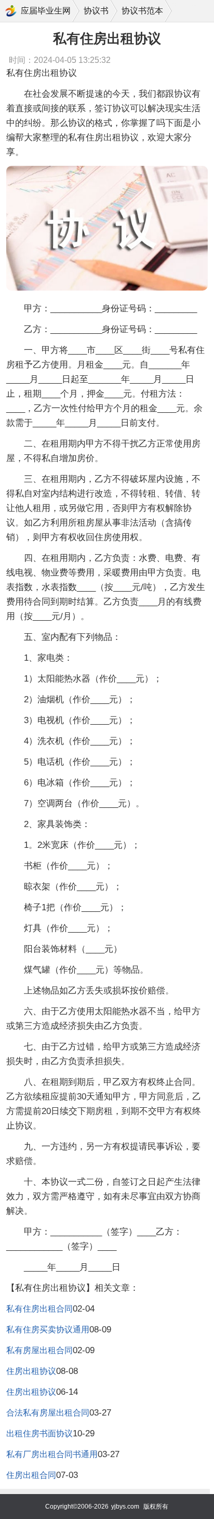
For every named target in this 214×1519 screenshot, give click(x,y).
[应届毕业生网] (11, 11)
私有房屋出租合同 (39, 1350)
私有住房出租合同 (39, 1308)
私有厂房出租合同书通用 (52, 1454)
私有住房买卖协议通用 (47, 1329)
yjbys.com (125, 1506)
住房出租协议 (31, 1371)
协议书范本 (142, 10)
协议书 (96, 10)
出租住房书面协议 (39, 1433)
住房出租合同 (31, 1475)
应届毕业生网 (46, 10)
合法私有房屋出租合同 (47, 1412)
